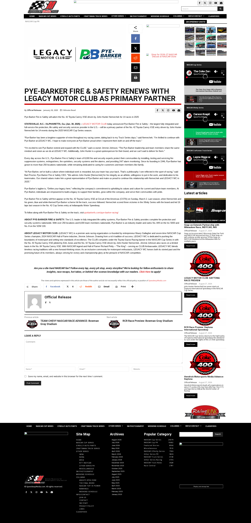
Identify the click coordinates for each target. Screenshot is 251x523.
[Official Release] (35, 301)
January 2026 (117, 460)
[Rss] (47, 492)
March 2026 (116, 454)
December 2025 (118, 463)
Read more (190, 246)
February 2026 (117, 457)
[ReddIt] (135, 58)
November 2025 (118, 466)
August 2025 (116, 474)
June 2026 (116, 445)
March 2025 (116, 489)
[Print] (135, 77)
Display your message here (201, 486)
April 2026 (116, 451)
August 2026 (116, 440)
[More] (132, 286)
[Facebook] (199, 3)
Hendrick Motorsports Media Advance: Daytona (204, 377)
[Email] (135, 67)
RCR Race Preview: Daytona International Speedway (198, 328)
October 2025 (117, 468)
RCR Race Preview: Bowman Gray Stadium (148, 320)
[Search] (220, 8)
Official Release (34, 110)
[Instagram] (210, 3)
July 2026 (115, 442)
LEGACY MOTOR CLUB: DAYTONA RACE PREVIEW (202, 279)
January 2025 (117, 494)
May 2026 (115, 448)
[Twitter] (205, 3)
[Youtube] (215, 3)
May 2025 (115, 483)
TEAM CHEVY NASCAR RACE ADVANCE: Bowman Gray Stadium (69, 322)
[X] (135, 48)
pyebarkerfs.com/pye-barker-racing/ (101, 212)
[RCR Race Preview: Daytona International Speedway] (205, 313)
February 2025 (117, 491)
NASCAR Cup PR (32, 21)
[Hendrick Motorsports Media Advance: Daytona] (205, 362)
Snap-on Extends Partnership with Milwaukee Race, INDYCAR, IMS (201, 226)
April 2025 (116, 486)
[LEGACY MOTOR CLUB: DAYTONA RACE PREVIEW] (205, 263)
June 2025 (116, 480)
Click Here (144, 271)
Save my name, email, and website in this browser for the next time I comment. (65, 376)
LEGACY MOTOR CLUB (95, 124)
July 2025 (115, 477)
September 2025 (118, 471)
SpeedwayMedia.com (157, 280)
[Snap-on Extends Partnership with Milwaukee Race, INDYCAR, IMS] (205, 210)
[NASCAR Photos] (221, 3)
